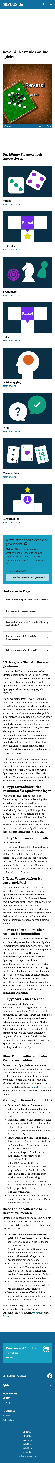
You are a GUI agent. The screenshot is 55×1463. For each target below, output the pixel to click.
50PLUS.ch (28, 1432)
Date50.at (27, 1452)
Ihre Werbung (12, 1353)
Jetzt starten (10, 204)
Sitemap (6, 1402)
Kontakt (9, 1357)
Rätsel (6, 1316)
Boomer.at (27, 1440)
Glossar (6, 1397)
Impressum (8, 1415)
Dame (43, 1086)
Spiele (6, 1385)
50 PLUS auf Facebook (14, 1376)
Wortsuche (38, 1312)
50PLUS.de (27, 1436)
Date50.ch (27, 1444)
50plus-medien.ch (27, 1456)
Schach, (34, 1086)
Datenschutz (8, 1420)
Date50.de (27, 1448)
